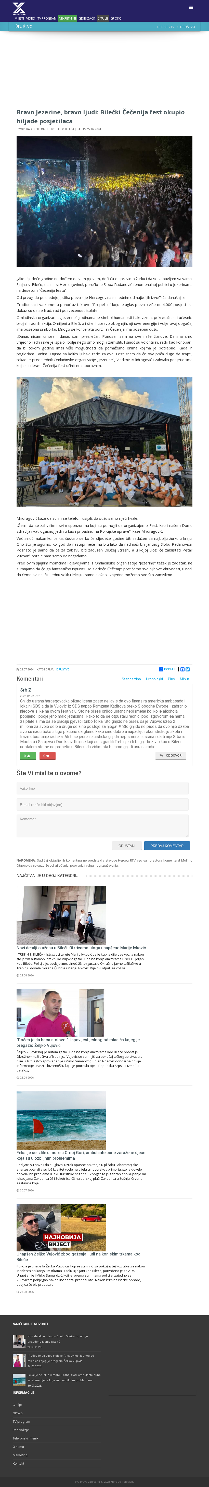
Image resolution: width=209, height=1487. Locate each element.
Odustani (127, 846)
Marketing (20, 1455)
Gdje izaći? (87, 18)
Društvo (63, 669)
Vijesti (19, 18)
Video (30, 18)
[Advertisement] (104, 72)
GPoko (116, 18)
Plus (171, 679)
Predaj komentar (167, 846)
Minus (185, 679)
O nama (18, 1447)
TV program (47, 18)
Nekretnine (67, 18)
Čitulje (103, 18)
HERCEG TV (165, 27)
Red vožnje (21, 1430)
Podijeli (170, 669)
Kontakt (18, 1463)
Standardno (131, 679)
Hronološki (154, 679)
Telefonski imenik (25, 1438)
